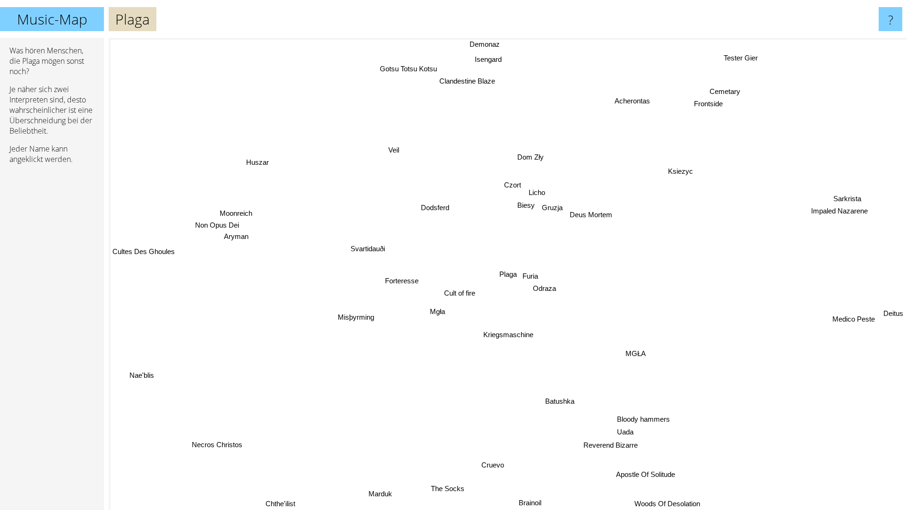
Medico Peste (853, 321)
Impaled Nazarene (839, 211)
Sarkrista (847, 198)
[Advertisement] (52, 316)
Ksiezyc (680, 171)
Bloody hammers (642, 419)
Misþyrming (356, 317)
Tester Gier (740, 57)
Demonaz (480, 44)
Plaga (508, 274)
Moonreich (236, 212)
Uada (624, 432)
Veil (392, 150)
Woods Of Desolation (672, 504)
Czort (512, 185)
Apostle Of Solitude (645, 474)
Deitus (893, 316)
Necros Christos (218, 446)
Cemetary (731, 93)
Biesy (526, 205)
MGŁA (635, 353)
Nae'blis (143, 378)
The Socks (447, 488)
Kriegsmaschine (508, 335)
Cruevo (492, 465)
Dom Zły (530, 157)
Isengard (488, 58)
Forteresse (401, 281)
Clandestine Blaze (477, 78)
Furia (530, 276)
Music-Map (52, 19)
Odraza (544, 288)
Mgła (437, 311)
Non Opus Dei (217, 225)
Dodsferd (434, 208)
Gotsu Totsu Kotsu (407, 70)
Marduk (379, 493)
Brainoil (529, 502)
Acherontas (623, 98)
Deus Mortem (591, 215)
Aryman (236, 236)
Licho (536, 192)
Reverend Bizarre (610, 445)
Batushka (558, 401)
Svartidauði (367, 249)
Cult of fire (459, 293)
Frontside (712, 106)
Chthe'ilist (279, 504)
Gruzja (552, 208)
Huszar (257, 162)
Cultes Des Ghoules (143, 252)
